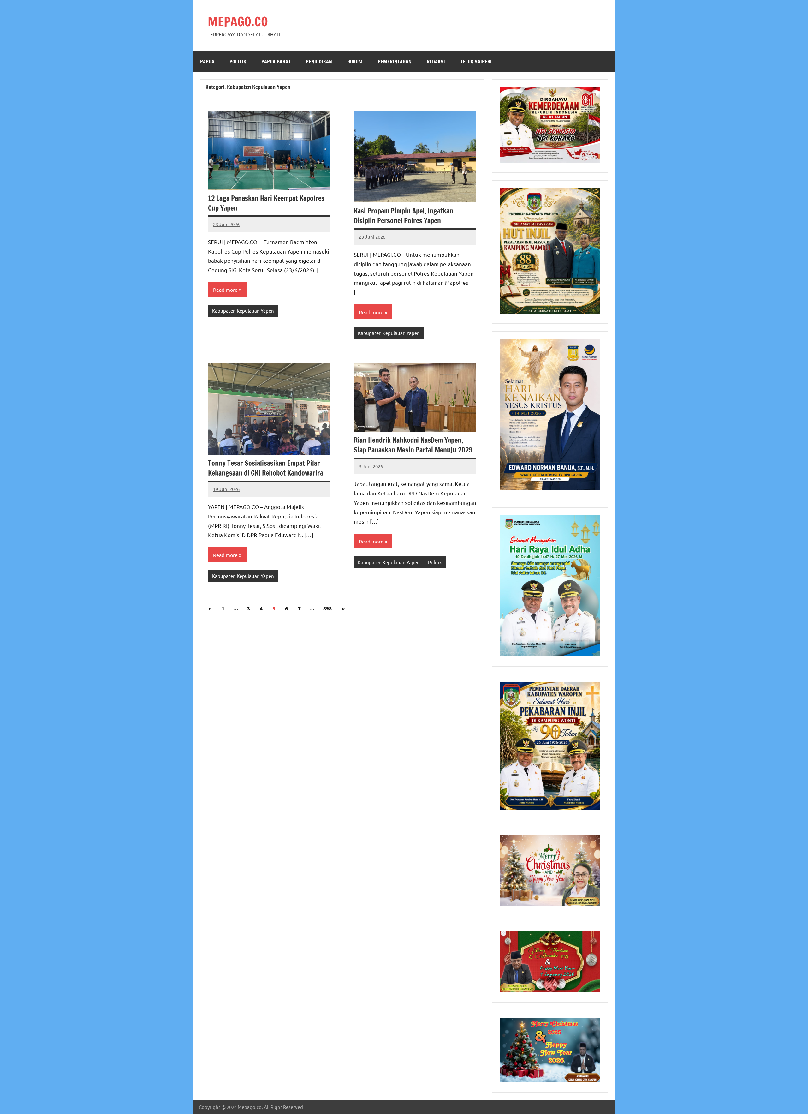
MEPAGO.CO (238, 21)
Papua (207, 61)
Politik (237, 61)
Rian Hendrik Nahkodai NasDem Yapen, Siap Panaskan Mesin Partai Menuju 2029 (413, 445)
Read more (225, 289)
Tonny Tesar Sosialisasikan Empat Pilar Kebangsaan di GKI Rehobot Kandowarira (265, 468)
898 (327, 608)
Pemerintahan (395, 61)
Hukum (355, 61)
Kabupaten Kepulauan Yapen (243, 311)
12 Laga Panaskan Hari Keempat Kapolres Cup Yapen (266, 203)
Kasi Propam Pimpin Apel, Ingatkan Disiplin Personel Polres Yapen (403, 215)
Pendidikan (319, 61)
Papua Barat (276, 61)
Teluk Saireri (476, 61)
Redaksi (436, 61)
